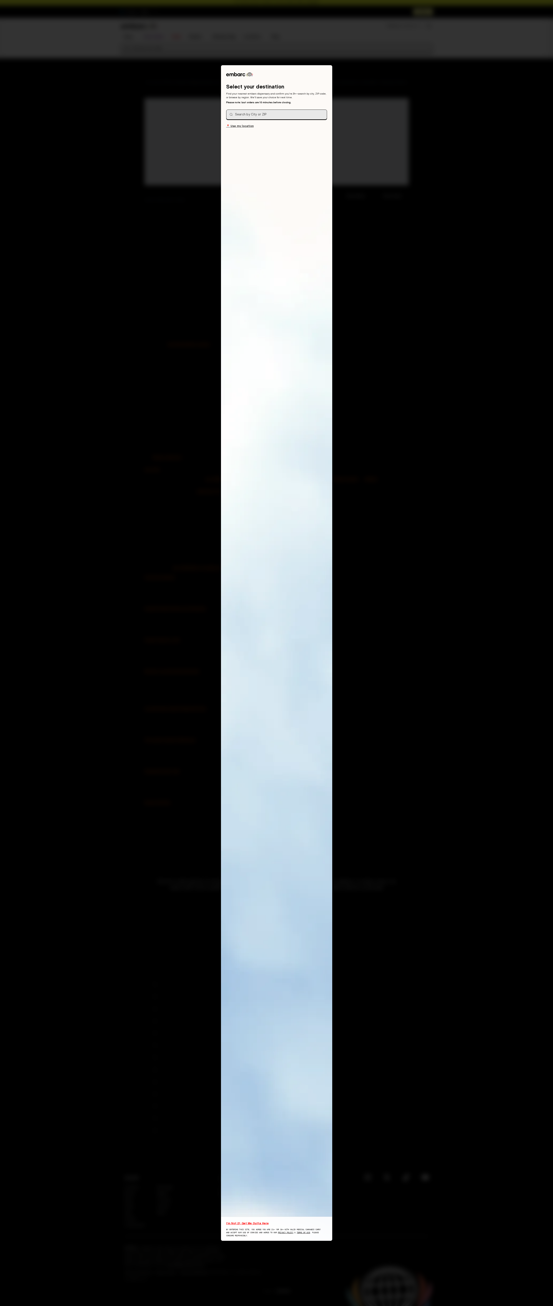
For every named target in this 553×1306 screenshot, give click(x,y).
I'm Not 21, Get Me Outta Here (247, 1223)
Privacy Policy (285, 1233)
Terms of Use (303, 1233)
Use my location (240, 126)
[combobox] (276, 115)
